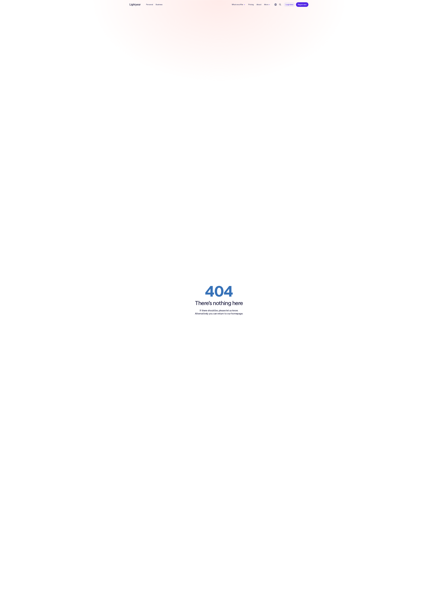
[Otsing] (280, 4)
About (259, 5)
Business (159, 5)
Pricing (251, 5)
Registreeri (302, 5)
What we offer (237, 5)
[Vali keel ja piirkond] (275, 4)
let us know (232, 310)
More (266, 5)
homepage (237, 313)
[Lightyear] (135, 4)
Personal (149, 5)
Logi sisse (289, 5)
